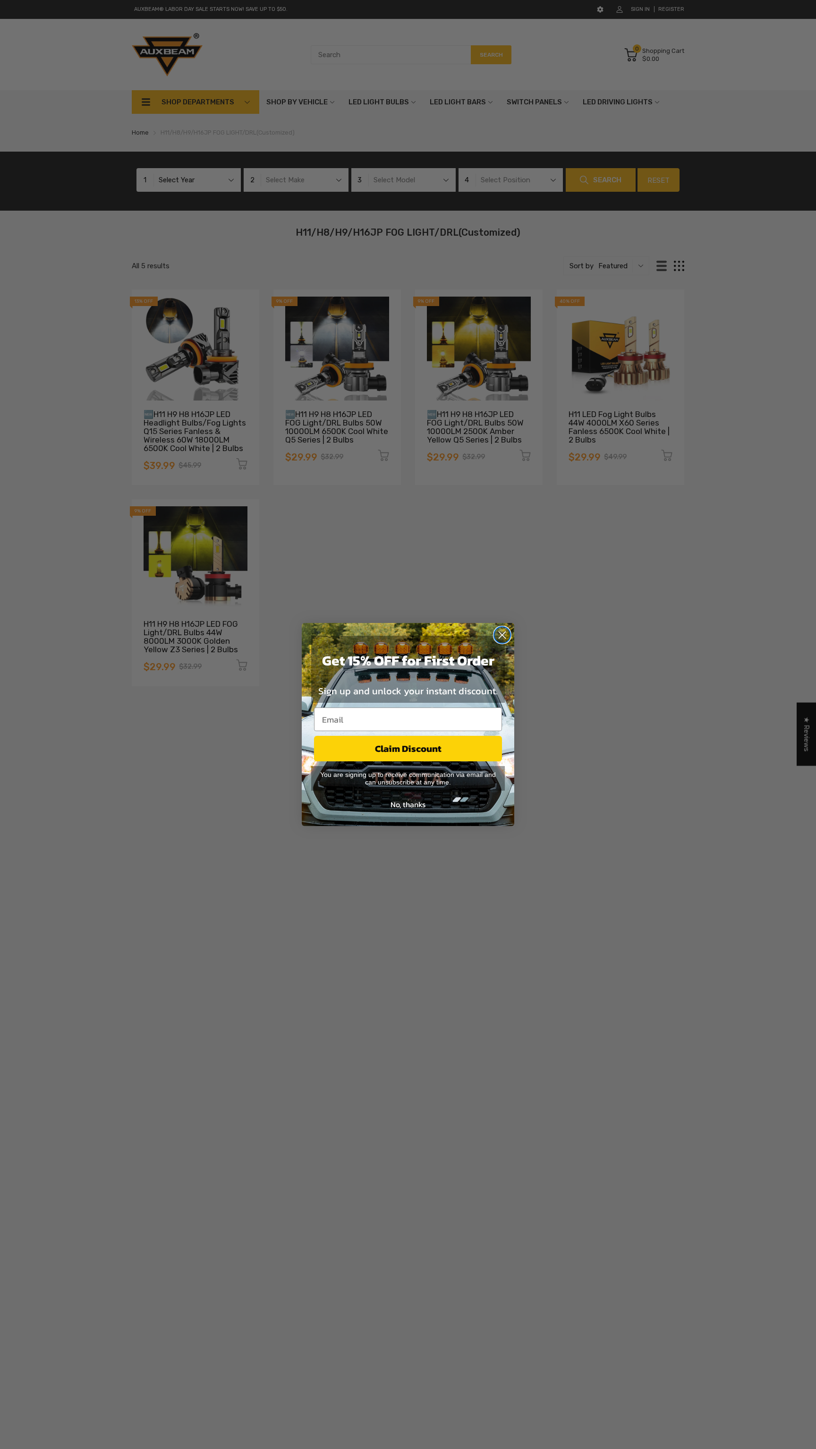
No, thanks (408, 804)
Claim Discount (408, 749)
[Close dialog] (502, 635)
